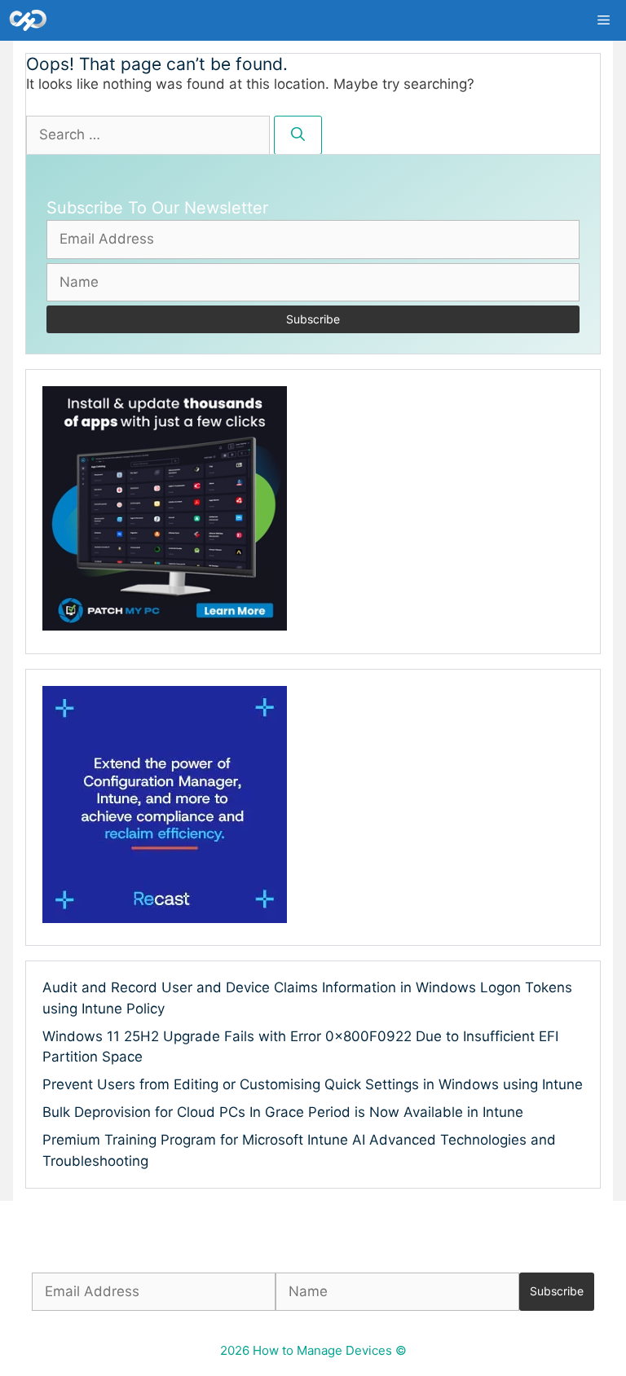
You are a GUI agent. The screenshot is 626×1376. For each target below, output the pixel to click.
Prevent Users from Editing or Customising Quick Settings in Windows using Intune (312, 1084)
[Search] (298, 135)
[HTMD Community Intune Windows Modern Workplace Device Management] (28, 20)
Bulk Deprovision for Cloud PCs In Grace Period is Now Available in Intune (282, 1112)
